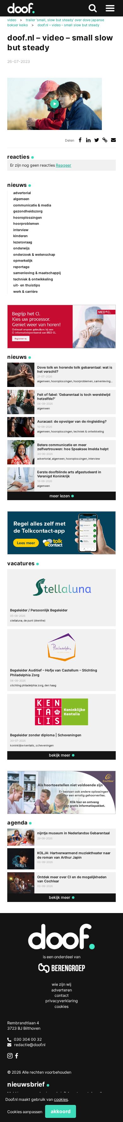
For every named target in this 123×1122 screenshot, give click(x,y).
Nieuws (17, 184)
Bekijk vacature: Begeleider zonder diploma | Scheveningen (61, 722)
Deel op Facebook (80, 140)
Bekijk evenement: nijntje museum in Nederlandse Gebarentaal (61, 837)
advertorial (22, 193)
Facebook (17, 1055)
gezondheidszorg (28, 211)
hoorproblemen (26, 223)
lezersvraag (22, 242)
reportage (21, 267)
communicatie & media (32, 205)
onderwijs (21, 248)
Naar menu (110, 8)
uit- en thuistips (26, 285)
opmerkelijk (22, 260)
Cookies (61, 1006)
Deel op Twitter (96, 140)
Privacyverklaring (61, 1000)
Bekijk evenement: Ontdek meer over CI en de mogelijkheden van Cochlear (61, 882)
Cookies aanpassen (24, 1111)
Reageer (63, 165)
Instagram (10, 1055)
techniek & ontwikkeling (33, 279)
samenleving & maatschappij (37, 273)
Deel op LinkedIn (88, 140)
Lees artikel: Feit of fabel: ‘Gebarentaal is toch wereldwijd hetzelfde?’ (61, 402)
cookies (61, 1099)
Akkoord (61, 1111)
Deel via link (104, 140)
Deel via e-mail (113, 140)
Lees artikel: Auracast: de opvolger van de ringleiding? (61, 427)
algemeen (21, 199)
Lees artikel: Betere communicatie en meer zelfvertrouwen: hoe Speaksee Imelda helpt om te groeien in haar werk (61, 452)
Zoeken (92, 8)
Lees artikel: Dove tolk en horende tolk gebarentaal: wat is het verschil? (61, 375)
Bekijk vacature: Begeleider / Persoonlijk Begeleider (61, 597)
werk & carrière (25, 291)
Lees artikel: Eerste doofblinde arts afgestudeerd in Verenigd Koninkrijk (61, 479)
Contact (62, 995)
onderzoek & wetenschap (34, 254)
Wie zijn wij (61, 984)
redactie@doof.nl (29, 1044)
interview (20, 230)
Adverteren (61, 990)
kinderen (20, 236)
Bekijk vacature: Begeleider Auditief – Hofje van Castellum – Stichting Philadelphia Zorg (61, 660)
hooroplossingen (27, 217)
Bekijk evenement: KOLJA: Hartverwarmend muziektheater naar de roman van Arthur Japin (61, 858)
